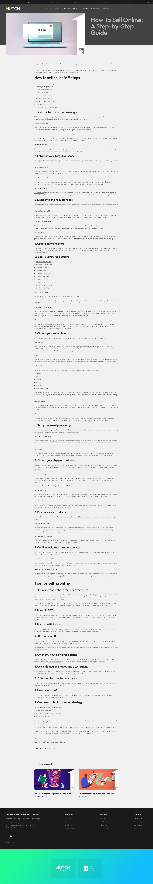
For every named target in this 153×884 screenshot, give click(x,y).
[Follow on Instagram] (11, 836)
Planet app (64, 467)
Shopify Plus (68, 825)
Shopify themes (76, 603)
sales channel (39, 338)
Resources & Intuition (70, 9)
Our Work (46, 9)
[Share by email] (54, 748)
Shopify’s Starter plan (88, 250)
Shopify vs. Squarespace (43, 276)
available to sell (64, 324)
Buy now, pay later (39, 659)
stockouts (42, 328)
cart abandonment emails (69, 643)
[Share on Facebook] (40, 748)
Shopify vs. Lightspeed (42, 267)
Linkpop (106, 359)
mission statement (51, 151)
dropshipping (108, 226)
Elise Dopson (40, 738)
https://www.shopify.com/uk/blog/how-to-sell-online (49, 742)
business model (40, 215)
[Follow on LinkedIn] (20, 836)
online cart (50, 311)
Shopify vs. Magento (42, 270)
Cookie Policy (138, 825)
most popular (53, 440)
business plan (91, 149)
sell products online (67, 215)
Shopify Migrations (70, 828)
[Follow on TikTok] (16, 836)
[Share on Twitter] (45, 748)
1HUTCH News (104, 828)
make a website (64, 70)
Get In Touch (95, 9)
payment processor (41, 430)
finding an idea (93, 70)
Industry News (104, 825)
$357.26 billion (50, 370)
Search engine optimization (42, 615)
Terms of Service (139, 828)
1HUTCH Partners (105, 822)
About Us (85, 9)
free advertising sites (110, 540)
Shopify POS (61, 576)
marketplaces (72, 370)
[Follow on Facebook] (7, 836)
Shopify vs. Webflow (42, 279)
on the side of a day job (110, 138)
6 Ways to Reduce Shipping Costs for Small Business (57, 486)
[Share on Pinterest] (50, 748)
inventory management (83, 324)
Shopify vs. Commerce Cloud (44, 264)
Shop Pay (56, 313)
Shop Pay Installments (54, 661)
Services (56, 9)
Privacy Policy (138, 822)
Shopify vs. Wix (40, 282)
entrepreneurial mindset (50, 552)
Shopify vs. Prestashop (43, 273)
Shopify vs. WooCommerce (44, 285)
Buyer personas (39, 193)
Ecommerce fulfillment (40, 505)
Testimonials (106, 9)
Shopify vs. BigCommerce (43, 262)
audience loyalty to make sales (89, 631)
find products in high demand (54, 119)
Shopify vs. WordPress (42, 288)
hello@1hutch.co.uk (37, 2)
